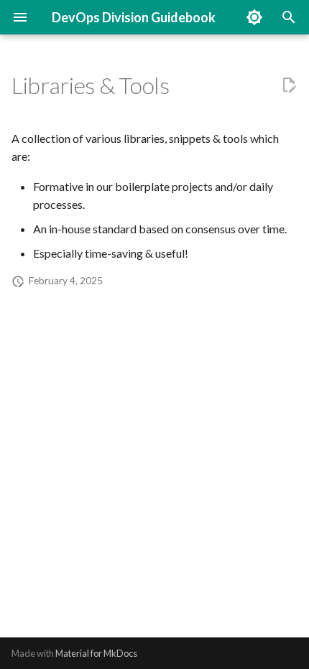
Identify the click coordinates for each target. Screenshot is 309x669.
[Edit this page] (289, 85)
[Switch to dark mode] (254, 17)
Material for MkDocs (96, 653)
